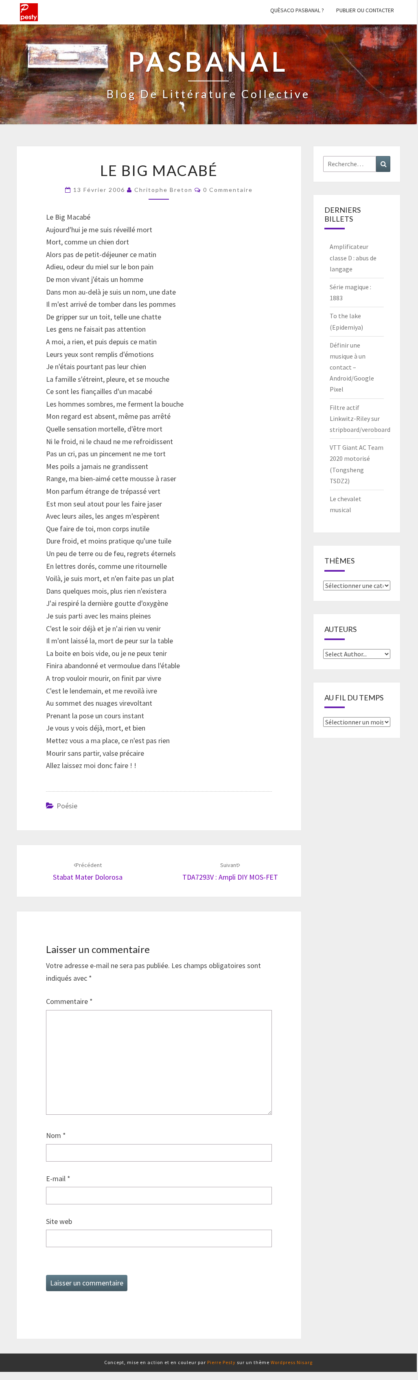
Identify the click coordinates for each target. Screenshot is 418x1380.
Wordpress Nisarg (292, 1362)
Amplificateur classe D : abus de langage (353, 257)
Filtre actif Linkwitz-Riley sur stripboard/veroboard (360, 418)
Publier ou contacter (365, 10)
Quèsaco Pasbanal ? (297, 10)
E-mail (58, 1178)
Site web (59, 1221)
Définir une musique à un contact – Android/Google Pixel (352, 367)
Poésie (67, 805)
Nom (56, 1135)
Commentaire (69, 1001)
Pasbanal (29, 12)
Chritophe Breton (163, 189)
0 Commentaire (228, 189)
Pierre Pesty (221, 1362)
